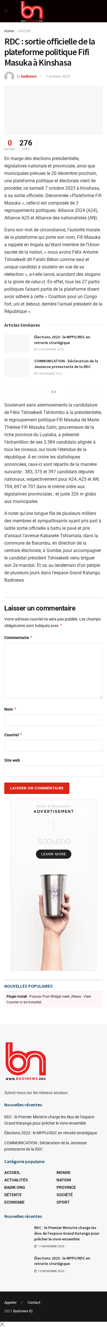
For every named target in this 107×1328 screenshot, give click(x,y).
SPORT (63, 1202)
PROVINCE (66, 1187)
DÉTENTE (13, 1194)
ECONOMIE (14, 1202)
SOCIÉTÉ (64, 1194)
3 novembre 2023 (49, 373)
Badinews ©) (23, 1311)
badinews (29, 76)
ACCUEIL (12, 1172)
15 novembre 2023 (50, 349)
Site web (12, 760)
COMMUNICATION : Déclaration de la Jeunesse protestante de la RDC (66, 363)
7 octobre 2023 (58, 76)
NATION (24, 31)
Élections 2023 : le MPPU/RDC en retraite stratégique (62, 339)
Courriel (13, 734)
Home (9, 31)
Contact (34, 1302)
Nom (10, 709)
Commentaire (18, 637)
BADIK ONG (14, 1187)
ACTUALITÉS (16, 1180)
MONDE (63, 1172)
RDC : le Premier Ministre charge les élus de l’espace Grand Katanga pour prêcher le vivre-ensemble (66, 1233)
